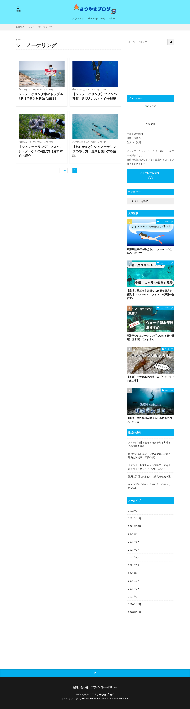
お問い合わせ (80, 687)
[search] (171, 42)
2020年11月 (134, 612)
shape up (93, 18)
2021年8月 (134, 541)
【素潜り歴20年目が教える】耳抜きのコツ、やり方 (149, 419)
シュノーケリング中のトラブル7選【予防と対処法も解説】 (41, 96)
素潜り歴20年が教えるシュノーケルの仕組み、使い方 (149, 251)
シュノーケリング (166, 222)
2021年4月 (134, 573)
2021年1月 (134, 596)
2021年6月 (134, 557)
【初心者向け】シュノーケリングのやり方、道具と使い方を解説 (94, 151)
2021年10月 (134, 526)
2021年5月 (134, 565)
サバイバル (169, 390)
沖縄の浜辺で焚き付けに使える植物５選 (149, 476)
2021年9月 (134, 534)
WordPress (121, 698)
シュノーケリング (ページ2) (40, 27)
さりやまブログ (105, 694)
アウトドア (78, 18)
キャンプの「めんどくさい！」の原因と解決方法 (149, 486)
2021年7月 (134, 549)
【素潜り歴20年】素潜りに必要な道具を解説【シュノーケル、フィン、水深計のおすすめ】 (150, 294)
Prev (64, 170)
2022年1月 (134, 510)
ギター (111, 18)
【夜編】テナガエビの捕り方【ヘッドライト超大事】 (150, 378)
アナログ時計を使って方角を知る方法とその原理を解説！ (149, 444)
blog (102, 18)
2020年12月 (134, 604)
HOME (21, 27)
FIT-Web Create (91, 698)
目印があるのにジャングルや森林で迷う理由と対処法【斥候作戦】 (149, 455)
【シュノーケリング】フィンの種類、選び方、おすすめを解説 (94, 96)
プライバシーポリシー (104, 687)
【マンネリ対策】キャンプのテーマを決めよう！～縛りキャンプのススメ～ (149, 467)
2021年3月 (134, 580)
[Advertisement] (150, 70)
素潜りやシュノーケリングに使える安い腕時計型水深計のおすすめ (150, 337)
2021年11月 (134, 518)
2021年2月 (134, 588)
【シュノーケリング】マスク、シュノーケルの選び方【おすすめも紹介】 (41, 151)
